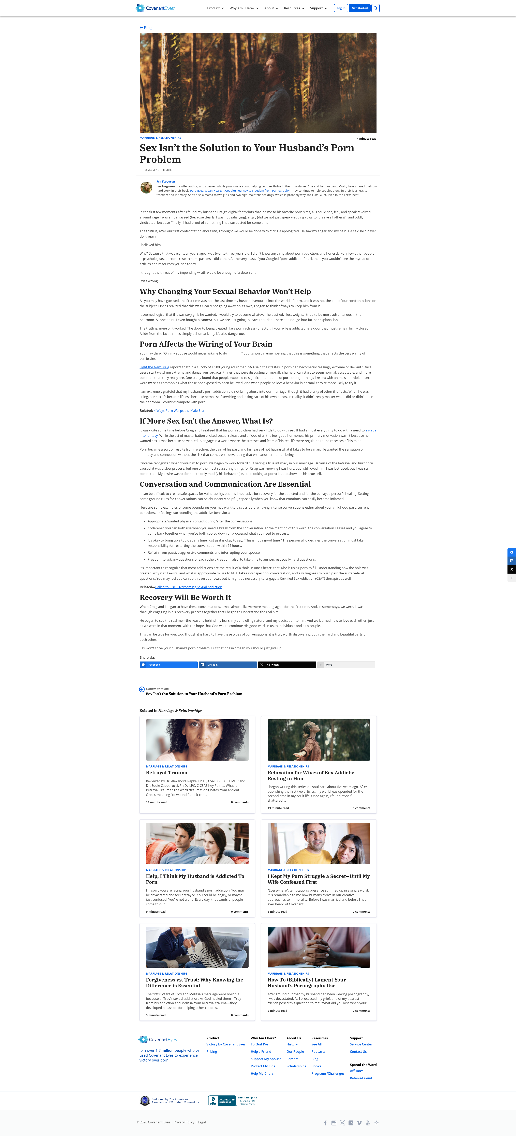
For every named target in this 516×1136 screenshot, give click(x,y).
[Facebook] (511, 552)
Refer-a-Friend (361, 1078)
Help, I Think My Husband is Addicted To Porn (195, 879)
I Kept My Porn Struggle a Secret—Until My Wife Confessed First (319, 879)
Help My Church (263, 1073)
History (292, 1044)
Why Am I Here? (242, 8)
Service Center (361, 1044)
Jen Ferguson (166, 181)
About (269, 8)
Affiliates (357, 1071)
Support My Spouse (266, 1059)
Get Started (360, 8)
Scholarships (296, 1066)
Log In (341, 8)
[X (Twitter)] (511, 569)
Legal (202, 1122)
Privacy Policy (184, 1122)
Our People (295, 1051)
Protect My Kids (263, 1066)
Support (316, 8)
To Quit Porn (260, 1044)
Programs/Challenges (327, 1073)
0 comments (240, 802)
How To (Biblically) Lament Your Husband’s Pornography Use (307, 982)
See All (316, 1044)
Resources (292, 8)
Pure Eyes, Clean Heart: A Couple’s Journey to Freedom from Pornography (240, 190)
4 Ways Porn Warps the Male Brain (180, 410)
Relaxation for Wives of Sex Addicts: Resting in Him (311, 775)
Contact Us (358, 1051)
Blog (148, 27)
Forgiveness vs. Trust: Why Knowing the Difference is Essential (194, 982)
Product (213, 8)
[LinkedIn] (511, 561)
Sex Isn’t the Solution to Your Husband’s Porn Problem (194, 691)
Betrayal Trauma (166, 772)
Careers (292, 1059)
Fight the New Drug (154, 367)
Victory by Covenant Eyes (226, 1044)
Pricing (211, 1051)
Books (316, 1066)
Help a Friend (261, 1051)
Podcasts (318, 1051)
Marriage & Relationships (160, 137)
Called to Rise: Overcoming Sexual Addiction (188, 587)
